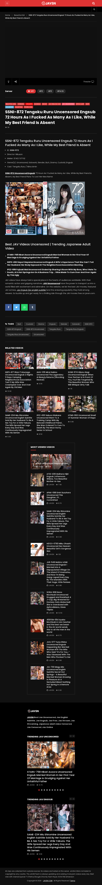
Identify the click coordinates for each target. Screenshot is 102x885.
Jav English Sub (54, 104)
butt (19, 324)
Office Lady (80, 104)
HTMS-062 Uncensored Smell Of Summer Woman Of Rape (82, 416)
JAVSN (30, 717)
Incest (44, 104)
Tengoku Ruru (55, 329)
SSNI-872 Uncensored (35, 329)
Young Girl (28, 107)
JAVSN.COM (47, 881)
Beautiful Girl (19, 15)
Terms (72, 881)
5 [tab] (49, 790)
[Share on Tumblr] (32, 307)
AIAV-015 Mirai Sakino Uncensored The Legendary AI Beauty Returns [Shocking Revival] (50, 376)
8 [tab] (57, 790)
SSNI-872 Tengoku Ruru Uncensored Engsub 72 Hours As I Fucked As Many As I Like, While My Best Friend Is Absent (49, 143)
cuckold (29, 324)
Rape (87, 104)
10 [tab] (63, 790)
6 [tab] (52, 790)
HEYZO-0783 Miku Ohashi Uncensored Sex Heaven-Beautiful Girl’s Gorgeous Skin (59, 547)
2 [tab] (41, 790)
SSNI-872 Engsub (14, 329)
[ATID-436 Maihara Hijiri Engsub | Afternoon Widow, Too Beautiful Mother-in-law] (37, 479)
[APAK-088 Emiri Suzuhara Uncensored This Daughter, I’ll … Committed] (37, 498)
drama (41, 324)
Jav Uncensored (68, 104)
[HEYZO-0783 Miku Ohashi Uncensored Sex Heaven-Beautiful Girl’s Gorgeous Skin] (37, 549)
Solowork (9, 107)
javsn (40, 466)
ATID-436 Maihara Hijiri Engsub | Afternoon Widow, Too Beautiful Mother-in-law (58, 478)
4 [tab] (47, 790)
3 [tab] (44, 790)
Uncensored (39, 334)
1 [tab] (39, 790)
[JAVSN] (51, 3)
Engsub (52, 324)
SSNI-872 (88, 324)
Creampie (29, 104)
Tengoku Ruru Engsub (75, 329)
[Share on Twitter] (16, 307)
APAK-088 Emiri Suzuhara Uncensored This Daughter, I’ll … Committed (59, 496)
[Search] (93, 3)
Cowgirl (21, 104)
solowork (76, 324)
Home (7, 15)
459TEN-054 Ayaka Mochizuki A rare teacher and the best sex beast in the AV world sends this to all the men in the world (59, 625)
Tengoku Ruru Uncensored (18, 334)
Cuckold (37, 104)
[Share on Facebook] (8, 307)
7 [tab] (55, 790)
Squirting (18, 107)
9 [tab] (60, 790)
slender (64, 324)
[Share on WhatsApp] (24, 307)
